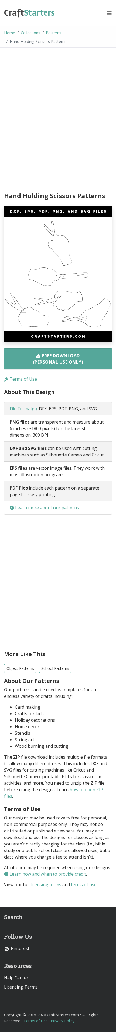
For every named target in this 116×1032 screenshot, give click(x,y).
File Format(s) (23, 409)
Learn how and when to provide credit (47, 874)
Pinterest (19, 948)
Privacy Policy (62, 1020)
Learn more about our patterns (46, 508)
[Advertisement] (58, 120)
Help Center (16, 978)
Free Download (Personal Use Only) (58, 359)
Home (9, 32)
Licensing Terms (20, 987)
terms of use (84, 885)
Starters (29, 12)
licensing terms (45, 885)
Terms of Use (22, 379)
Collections (30, 32)
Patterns (53, 32)
